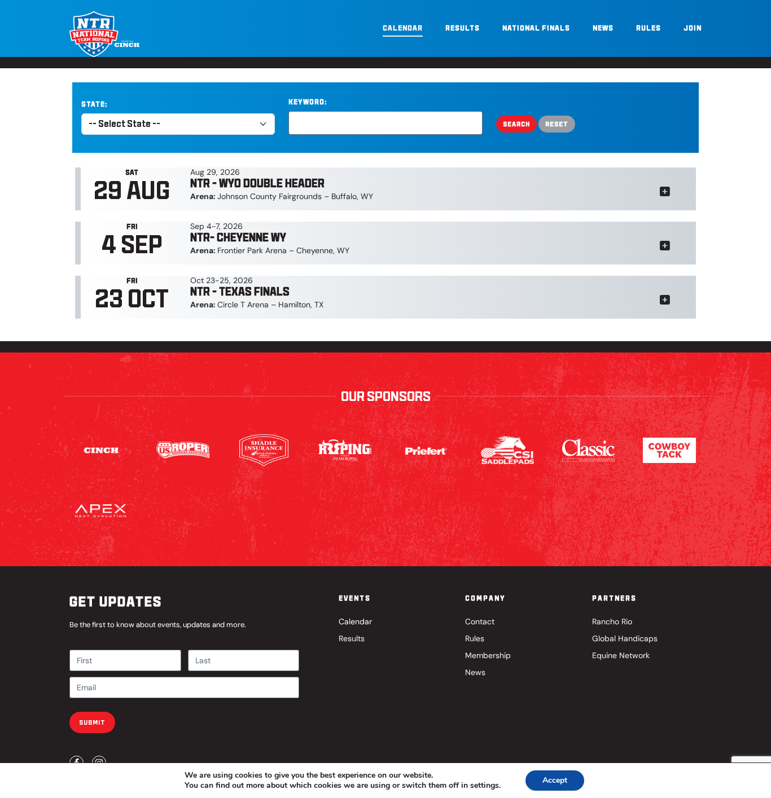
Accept (554, 780)
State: (94, 104)
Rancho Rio (612, 621)
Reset (556, 124)
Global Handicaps (625, 638)
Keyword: (307, 101)
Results (462, 28)
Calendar (403, 28)
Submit (92, 722)
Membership (488, 655)
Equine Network (621, 655)
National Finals (536, 28)
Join (693, 28)
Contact (479, 621)
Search (516, 124)
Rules (648, 28)
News (603, 28)
